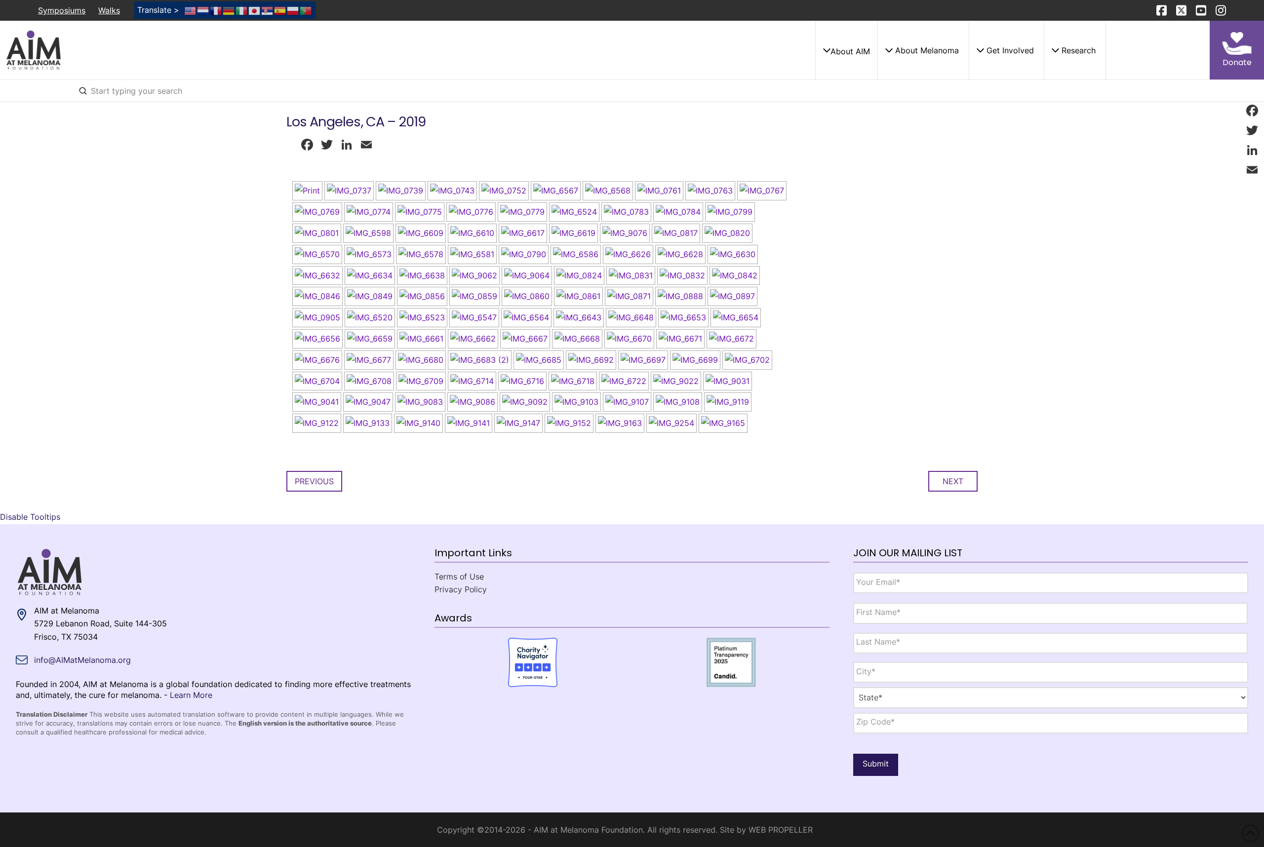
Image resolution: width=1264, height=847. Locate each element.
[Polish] (293, 10)
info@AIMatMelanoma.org (82, 660)
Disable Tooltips (30, 517)
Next (953, 481)
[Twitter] (1252, 130)
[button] (846, 50)
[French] (216, 10)
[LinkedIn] (1252, 150)
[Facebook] (1252, 110)
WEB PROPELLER (781, 830)
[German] (229, 10)
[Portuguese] (306, 10)
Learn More (191, 695)
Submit (876, 764)
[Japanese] (254, 10)
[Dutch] (203, 10)
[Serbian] (267, 10)
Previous (314, 481)
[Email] (1252, 170)
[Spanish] (280, 10)
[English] (190, 10)
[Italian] (242, 10)
